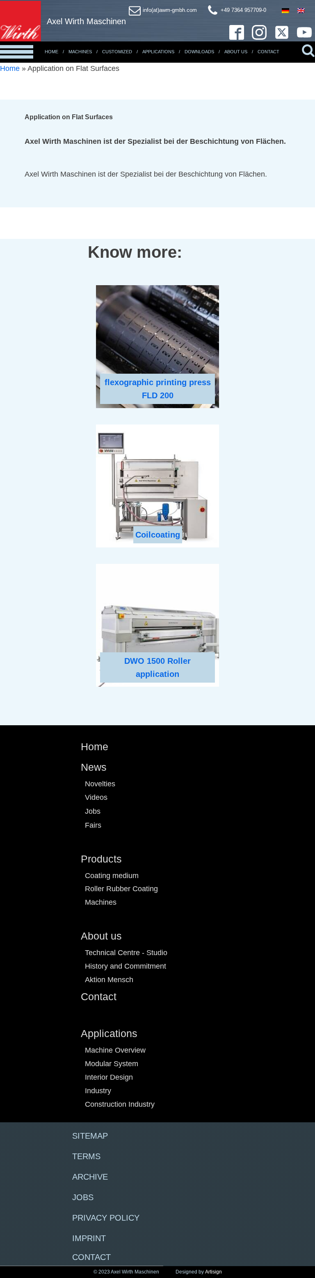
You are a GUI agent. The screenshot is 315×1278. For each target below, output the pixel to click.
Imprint (89, 1238)
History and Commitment (125, 966)
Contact (268, 51)
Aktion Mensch (109, 980)
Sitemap (90, 1135)
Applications (158, 51)
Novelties (100, 784)
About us (101, 936)
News (94, 767)
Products (101, 859)
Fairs (93, 825)
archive (90, 1176)
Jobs (92, 811)
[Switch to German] (285, 10)
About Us (235, 51)
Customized (117, 51)
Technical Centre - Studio (126, 953)
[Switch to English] (301, 10)
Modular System (111, 1064)
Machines (80, 51)
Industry (98, 1091)
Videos (96, 797)
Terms (86, 1156)
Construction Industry (120, 1104)
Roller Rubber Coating (121, 889)
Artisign (213, 1272)
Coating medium (112, 876)
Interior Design (109, 1077)
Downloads (199, 51)
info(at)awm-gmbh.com (170, 10)
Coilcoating (157, 534)
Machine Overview (115, 1050)
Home (51, 51)
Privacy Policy (105, 1217)
